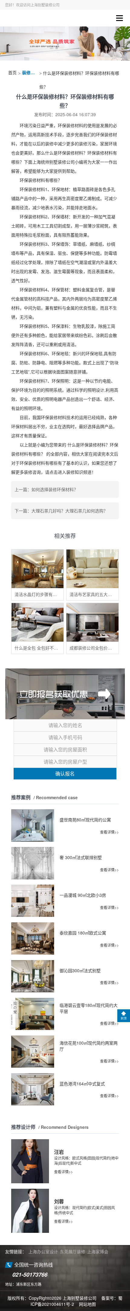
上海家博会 (97, 1251)
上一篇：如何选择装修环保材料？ (46, 489)
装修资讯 (30, 73)
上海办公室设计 (43, 1251)
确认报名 (65, 773)
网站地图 (87, 1304)
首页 (12, 73)
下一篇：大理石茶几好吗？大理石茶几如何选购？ (61, 511)
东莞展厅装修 (72, 1251)
